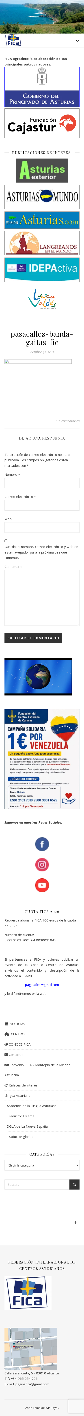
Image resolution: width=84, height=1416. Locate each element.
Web (8, 519)
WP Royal (51, 1408)
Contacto (15, 1054)
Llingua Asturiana (17, 1095)
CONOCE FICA (19, 1044)
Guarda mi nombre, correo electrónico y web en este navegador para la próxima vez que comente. (41, 552)
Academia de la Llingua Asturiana (31, 1105)
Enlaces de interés (23, 1085)
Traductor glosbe (20, 1136)
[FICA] (13, 40)
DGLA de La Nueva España (27, 1126)
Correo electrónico (20, 496)
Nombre (12, 474)
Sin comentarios (68, 420)
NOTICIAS (17, 1023)
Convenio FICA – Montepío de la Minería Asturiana (37, 1070)
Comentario (13, 566)
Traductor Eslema (20, 1116)
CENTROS (17, 1034)
